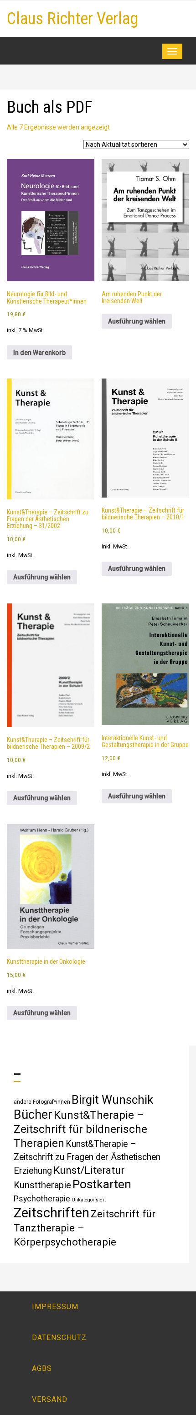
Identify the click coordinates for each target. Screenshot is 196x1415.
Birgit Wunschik (112, 1099)
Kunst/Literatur (88, 1170)
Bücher (33, 1114)
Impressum (55, 1306)
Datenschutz (59, 1337)
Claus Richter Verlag (72, 18)
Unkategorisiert (89, 1200)
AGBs (42, 1368)
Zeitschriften (51, 1213)
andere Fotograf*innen (42, 1102)
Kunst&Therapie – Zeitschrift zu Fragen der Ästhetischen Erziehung (87, 1157)
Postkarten (101, 1184)
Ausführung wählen (136, 321)
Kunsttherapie (42, 1185)
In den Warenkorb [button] (39, 352)
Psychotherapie (42, 1198)
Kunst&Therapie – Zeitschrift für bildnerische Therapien (80, 1129)
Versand (49, 1399)
